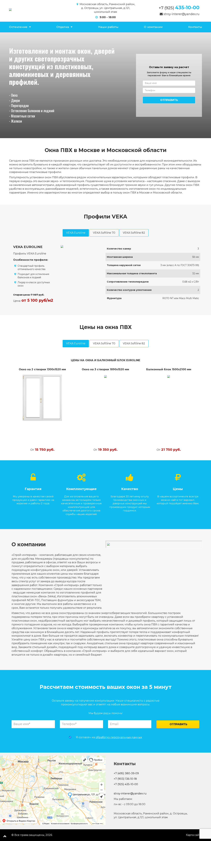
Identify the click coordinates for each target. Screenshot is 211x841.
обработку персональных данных (119, 737)
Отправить (169, 100)
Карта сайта (194, 835)
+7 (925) (179, 7)
